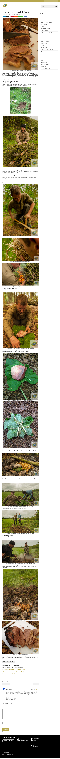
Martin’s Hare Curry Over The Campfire (10, 675)
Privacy (18, 738)
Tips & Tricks (43, 51)
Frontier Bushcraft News (45, 28)
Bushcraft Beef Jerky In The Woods (9, 673)
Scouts (42, 45)
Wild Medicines (44, 62)
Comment (4, 707)
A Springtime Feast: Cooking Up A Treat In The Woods (13, 671)
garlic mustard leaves (19, 681)
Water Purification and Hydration (47, 56)
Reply (36, 689)
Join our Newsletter (34, 746)
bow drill (4, 681)
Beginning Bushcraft (45, 18)
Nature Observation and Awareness (47, 37)
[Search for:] (51, 1)
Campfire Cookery (15, 14)
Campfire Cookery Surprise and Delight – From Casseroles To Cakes (16, 678)
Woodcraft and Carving (45, 68)
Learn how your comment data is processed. (25, 731)
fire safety (11, 681)
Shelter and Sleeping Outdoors (47, 49)
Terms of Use (19, 737)
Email (16, 720)
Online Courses (34, 741)
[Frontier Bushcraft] (11, 5)
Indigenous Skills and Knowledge (47, 32)
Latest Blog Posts (11, 661)
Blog (32, 739)
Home (32, 737)
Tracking (42, 53)
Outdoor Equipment (45, 41)
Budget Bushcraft (44, 20)
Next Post (35, 684)
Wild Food (43, 60)
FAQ (32, 744)
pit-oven (27, 681)
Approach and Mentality (45, 15)
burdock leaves (8, 681)
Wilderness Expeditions (35, 743)
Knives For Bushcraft (45, 34)
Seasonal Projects (44, 47)
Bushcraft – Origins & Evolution (47, 22)
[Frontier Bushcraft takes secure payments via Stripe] (8, 740)
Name (3, 720)
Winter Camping (44, 66)
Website (29, 720)
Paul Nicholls (6, 14)
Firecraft (42, 26)
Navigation (43, 39)
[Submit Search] (45, 1)
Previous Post (6, 684)
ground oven (24, 681)
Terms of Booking (20, 739)
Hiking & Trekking (44, 30)
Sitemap (32, 745)
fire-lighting (14, 681)
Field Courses (33, 740)
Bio (4, 661)
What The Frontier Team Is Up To (47, 58)
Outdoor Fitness (44, 43)
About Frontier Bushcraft (35, 738)
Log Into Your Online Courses (22, 743)
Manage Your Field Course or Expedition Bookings (22, 741)
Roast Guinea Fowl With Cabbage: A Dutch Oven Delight (13, 669)
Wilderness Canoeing (45, 64)
